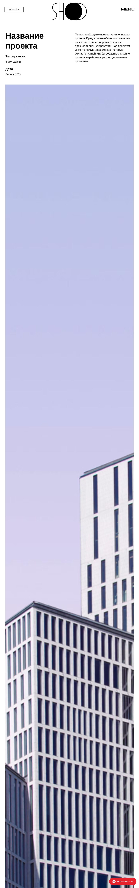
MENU (128, 9)
